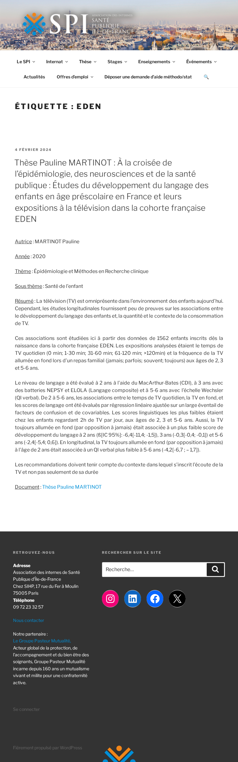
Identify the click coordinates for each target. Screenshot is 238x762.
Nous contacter (28, 620)
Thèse (85, 61)
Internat (54, 61)
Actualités (34, 76)
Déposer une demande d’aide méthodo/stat (148, 76)
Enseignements (154, 61)
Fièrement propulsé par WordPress (47, 747)
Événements (199, 61)
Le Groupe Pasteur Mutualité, (42, 640)
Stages (115, 61)
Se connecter (26, 709)
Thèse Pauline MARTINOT (72, 487)
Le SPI (23, 61)
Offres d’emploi (72, 76)
